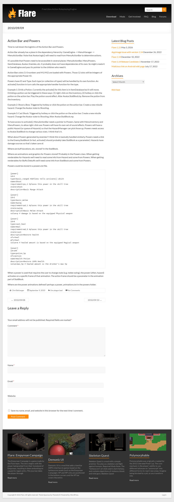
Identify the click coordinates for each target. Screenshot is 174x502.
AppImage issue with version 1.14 (127, 52)
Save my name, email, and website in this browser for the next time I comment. (47, 410)
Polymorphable (139, 455)
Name (11, 365)
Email (11, 381)
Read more (12, 478)
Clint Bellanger (18, 290)
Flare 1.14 (116, 57)
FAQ (146, 16)
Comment (13, 325)
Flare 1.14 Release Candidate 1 (126, 61)
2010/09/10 (95, 300)
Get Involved (134, 16)
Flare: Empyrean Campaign (25, 455)
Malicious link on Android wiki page (128, 66)
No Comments (74, 290)
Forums (162, 16)
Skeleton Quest (99, 455)
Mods (122, 16)
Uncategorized (56, 290)
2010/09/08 (18, 300)
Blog (154, 16)
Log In (164, 495)
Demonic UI (56, 459)
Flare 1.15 (116, 47)
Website (11, 396)
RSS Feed (116, 89)
